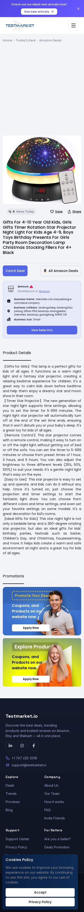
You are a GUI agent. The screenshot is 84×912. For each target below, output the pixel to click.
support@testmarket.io (29, 765)
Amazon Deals (50, 40)
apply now (31, 628)
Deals (10, 785)
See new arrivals (36, 11)
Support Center (17, 839)
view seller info (42, 330)
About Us (51, 785)
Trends (11, 794)
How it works (54, 802)
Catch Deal (15, 270)
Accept (40, 892)
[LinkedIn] (10, 745)
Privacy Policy (16, 847)
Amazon (44, 291)
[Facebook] (33, 745)
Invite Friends (54, 818)
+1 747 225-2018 (24, 758)
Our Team (52, 794)
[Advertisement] (42, 87)
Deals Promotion (57, 847)
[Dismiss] (78, 8)
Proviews (13, 802)
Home (7, 40)
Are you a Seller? (57, 839)
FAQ (47, 810)
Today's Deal (25, 40)
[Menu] (73, 25)
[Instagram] (22, 745)
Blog (9, 810)
